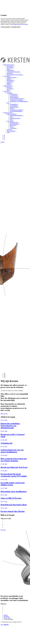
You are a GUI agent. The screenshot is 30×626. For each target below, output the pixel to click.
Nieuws (9, 69)
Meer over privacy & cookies (21, 24)
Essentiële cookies (16, 27)
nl (4, 136)
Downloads (9, 73)
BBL (11, 117)
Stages (11, 126)
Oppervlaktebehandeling (16, 111)
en (4, 135)
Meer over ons (4, 413)
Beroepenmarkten (14, 124)
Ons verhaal (10, 66)
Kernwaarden (10, 67)
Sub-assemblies (13, 94)
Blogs (8, 90)
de (4, 138)
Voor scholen (10, 121)
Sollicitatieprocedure (15, 118)
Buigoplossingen (14, 97)
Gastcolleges (13, 128)
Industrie (9, 84)
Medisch (9, 83)
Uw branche (7, 76)
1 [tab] (4, 373)
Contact (2, 142)
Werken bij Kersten (11, 114)
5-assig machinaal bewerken (17, 98)
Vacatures (9, 129)
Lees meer (3, 530)
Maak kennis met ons (9, 64)
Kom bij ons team (8, 112)
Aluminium (9, 93)
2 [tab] (4, 375)
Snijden (12, 108)
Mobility (9, 79)
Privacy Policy (7, 618)
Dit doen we (7, 91)
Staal (8, 102)
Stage (11, 119)
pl (4, 139)
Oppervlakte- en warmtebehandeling (19, 101)
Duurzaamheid (10, 70)
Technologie (10, 88)
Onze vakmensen (11, 131)
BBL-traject (13, 125)
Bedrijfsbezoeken (14, 122)
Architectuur (10, 81)
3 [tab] (4, 377)
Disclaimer (6, 616)
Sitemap (6, 615)
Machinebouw (10, 80)
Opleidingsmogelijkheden (16, 115)
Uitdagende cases (8, 86)
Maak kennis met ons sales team (14, 74)
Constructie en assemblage (16, 100)
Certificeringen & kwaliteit (13, 71)
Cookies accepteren (5, 27)
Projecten (9, 87)
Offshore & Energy (11, 77)
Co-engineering (13, 95)
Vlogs (8, 132)
